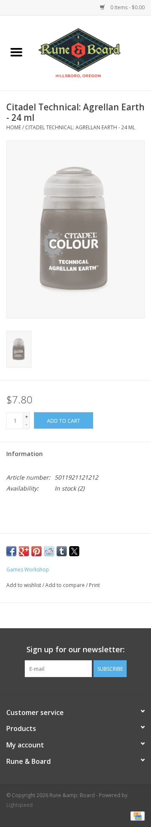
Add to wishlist (24, 585)
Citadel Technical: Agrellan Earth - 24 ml (80, 127)
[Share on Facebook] (11, 551)
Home (13, 127)
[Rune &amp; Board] (91, 52)
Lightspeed (19, 804)
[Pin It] (36, 551)
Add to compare (65, 585)
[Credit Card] (136, 815)
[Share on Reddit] (49, 551)
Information (24, 454)
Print (94, 585)
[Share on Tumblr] (62, 551)
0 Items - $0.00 (127, 7)
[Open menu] (16, 51)
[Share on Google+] (24, 551)
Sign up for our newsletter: (75, 649)
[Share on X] (74, 551)
